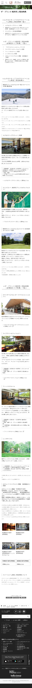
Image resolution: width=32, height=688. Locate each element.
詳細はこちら (6, 564)
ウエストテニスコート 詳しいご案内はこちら (16, 221)
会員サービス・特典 (7, 641)
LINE (23, 597)
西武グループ (20, 649)
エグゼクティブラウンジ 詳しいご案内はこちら (16, 180)
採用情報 (5, 649)
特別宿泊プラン (20, 636)
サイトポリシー (20, 644)
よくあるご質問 (16, 620)
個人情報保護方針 (21, 646)
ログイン (28, 2)
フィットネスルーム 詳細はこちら (13, 431)
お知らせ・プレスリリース (8, 652)
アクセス (8, 620)
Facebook (16, 597)
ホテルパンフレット (22, 632)
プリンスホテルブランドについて (8, 644)
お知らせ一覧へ (9, 7)
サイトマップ (20, 643)
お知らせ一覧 (24, 605)
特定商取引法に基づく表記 (23, 647)
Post (10, 597)
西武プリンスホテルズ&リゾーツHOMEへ (16, 668)
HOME (4, 605)
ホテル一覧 (5, 646)
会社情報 (5, 647)
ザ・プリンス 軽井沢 (13, 605)
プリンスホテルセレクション (23, 641)
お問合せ (25, 620)
